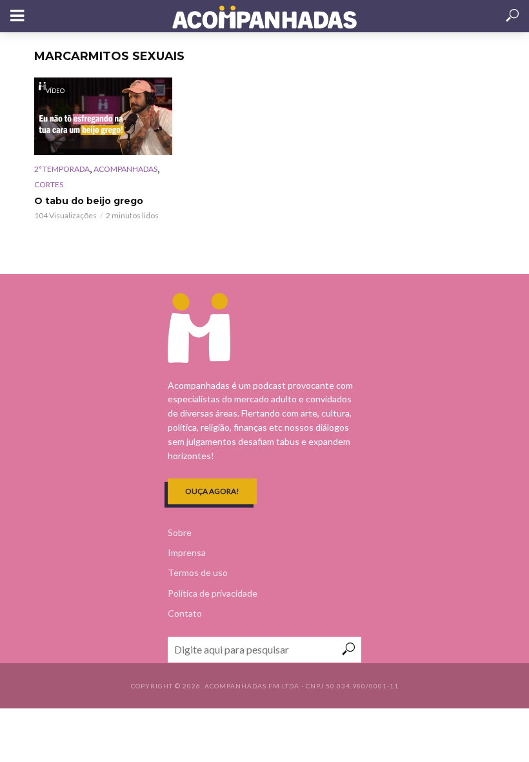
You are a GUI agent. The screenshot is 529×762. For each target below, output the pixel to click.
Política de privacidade (212, 593)
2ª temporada (62, 169)
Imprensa (187, 552)
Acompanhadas (125, 169)
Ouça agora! (212, 491)
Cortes (48, 184)
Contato (185, 613)
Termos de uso (198, 572)
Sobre (180, 532)
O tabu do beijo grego (88, 201)
